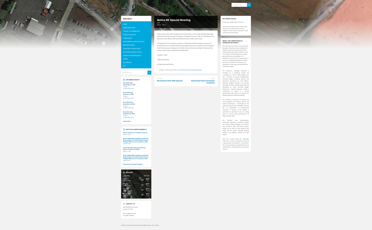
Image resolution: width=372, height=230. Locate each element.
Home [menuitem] (125, 24)
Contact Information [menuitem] (131, 31)
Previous (160, 78)
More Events (127, 121)
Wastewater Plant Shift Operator (170, 81)
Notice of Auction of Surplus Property (135, 132)
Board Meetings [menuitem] (129, 28)
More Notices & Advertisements (133, 164)
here (242, 22)
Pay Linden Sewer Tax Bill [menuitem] (132, 52)
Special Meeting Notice (195, 70)
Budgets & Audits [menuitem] (129, 35)
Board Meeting (128, 83)
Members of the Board (241, 143)
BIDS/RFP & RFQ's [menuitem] (129, 45)
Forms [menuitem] (125, 59)
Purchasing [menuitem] (127, 38)
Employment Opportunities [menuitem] (134, 42)
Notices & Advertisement (180, 70)
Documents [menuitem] (127, 62)
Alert (171, 70)
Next (213, 78)
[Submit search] (249, 5)
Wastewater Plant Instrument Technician (203, 82)
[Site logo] (126, 12)
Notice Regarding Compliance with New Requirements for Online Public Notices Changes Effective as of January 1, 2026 (135, 140)
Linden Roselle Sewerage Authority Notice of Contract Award (134, 148)
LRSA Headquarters (129, 88)
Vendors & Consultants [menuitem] (132, 48)
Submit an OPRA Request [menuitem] (132, 55)
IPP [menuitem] (124, 66)
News (164, 25)
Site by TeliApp (155, 225)
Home (159, 25)
